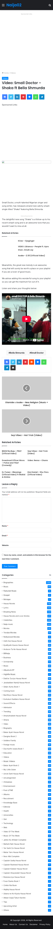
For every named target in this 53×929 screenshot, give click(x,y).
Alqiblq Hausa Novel (11, 889)
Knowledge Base (10, 803)
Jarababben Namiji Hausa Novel (16, 683)
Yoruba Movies (9, 632)
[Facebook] (6, 362)
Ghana (6, 720)
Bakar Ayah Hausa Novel (13, 732)
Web (5, 827)
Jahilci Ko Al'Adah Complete (14, 840)
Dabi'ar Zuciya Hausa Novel (14, 678)
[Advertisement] (26, 42)
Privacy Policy (44, 924)
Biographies (8, 582)
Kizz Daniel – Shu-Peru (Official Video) (38, 473)
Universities (8, 815)
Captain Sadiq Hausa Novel (14, 860)
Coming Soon (9, 691)
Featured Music (9, 591)
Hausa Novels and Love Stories (16, 616)
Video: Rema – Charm (38, 460)
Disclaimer (34, 924)
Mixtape (6, 599)
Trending (7, 712)
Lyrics (5, 608)
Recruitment (8, 798)
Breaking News (9, 612)
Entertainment (9, 786)
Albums (6, 794)
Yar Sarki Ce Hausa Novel (14, 848)
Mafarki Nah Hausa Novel (14, 844)
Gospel (6, 595)
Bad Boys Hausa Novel (12, 695)
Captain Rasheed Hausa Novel (16, 865)
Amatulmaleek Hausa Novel (14, 716)
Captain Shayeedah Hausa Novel (17, 873)
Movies (6, 628)
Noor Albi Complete (11, 856)
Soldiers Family (9, 740)
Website (5, 545)
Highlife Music (9, 674)
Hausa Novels (9, 603)
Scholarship (8, 662)
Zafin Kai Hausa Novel (12, 641)
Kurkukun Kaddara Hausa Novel (16, 699)
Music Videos (9, 761)
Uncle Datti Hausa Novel (13, 774)
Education (7, 753)
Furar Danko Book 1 (11, 881)
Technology (8, 823)
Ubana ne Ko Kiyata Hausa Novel (17, 894)
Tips (5, 902)
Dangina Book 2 (9, 736)
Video (5, 724)
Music (5, 587)
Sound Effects (9, 703)
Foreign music (9, 745)
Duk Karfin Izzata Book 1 (13, 749)
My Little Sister (9, 770)
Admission (7, 707)
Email (5, 536)
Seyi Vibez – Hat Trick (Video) (38, 452)
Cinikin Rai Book (10, 885)
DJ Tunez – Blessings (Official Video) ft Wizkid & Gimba (13, 474)
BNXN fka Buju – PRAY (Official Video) (11, 452)
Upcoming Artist (10, 906)
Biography (7, 728)
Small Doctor (37, 352)
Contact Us (23, 924)
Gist (5, 819)
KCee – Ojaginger (26, 241)
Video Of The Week (11, 832)
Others (6, 910)
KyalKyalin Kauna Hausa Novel (16, 645)
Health (6, 811)
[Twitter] (13, 362)
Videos (13, 73)
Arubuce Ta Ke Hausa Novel (15, 649)
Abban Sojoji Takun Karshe (14, 898)
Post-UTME (8, 790)
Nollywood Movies (11, 637)
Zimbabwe (7, 782)
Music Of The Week (11, 836)
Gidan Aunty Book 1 (11, 687)
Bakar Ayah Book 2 (11, 765)
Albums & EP (8, 670)
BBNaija (6, 653)
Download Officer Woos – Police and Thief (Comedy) (13, 463)
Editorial (6, 807)
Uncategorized (9, 778)
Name (5, 526)
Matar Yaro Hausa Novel (13, 852)
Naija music (8, 624)
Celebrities (7, 620)
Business (7, 658)
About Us (13, 924)
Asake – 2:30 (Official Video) (31, 255)
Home (6, 73)
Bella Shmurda (17, 352)
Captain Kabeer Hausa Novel (15, 869)
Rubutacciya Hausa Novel (14, 877)
